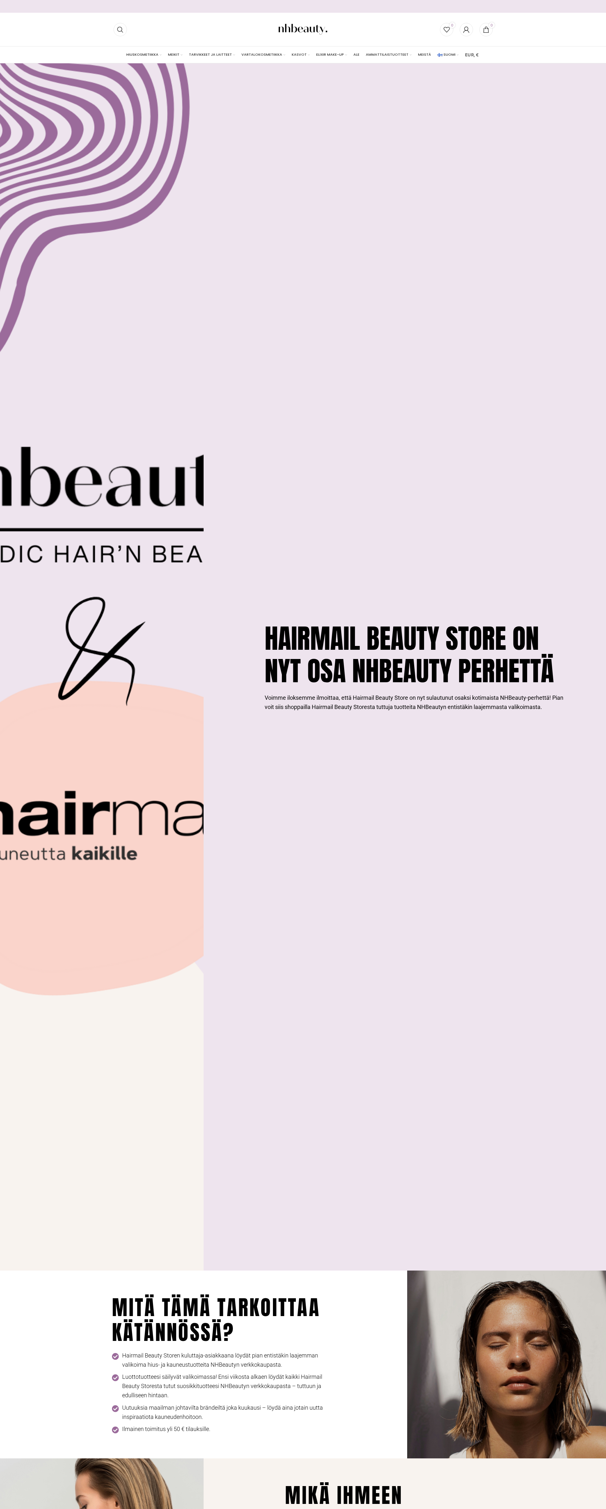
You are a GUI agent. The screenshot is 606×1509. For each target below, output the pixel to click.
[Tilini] (466, 29)
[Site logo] (303, 29)
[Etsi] (120, 29)
